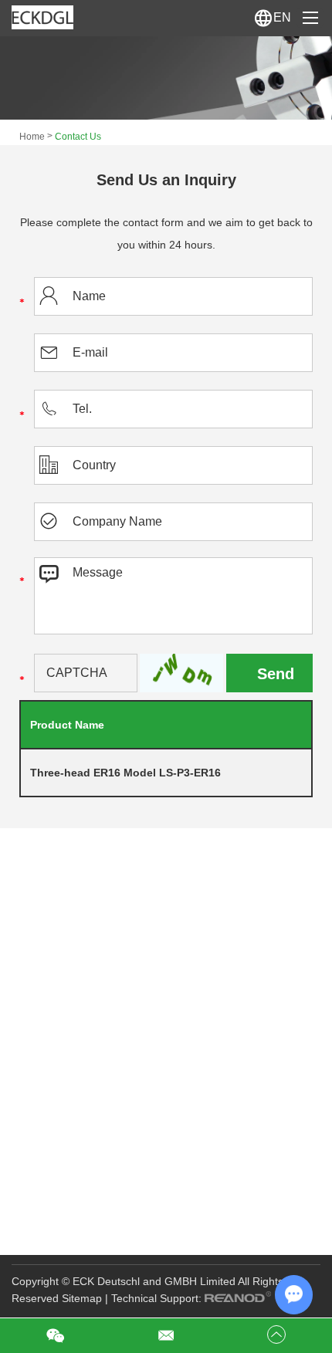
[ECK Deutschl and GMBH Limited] (42, 17)
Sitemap (82, 1298)
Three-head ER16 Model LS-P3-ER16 (125, 772)
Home (32, 136)
